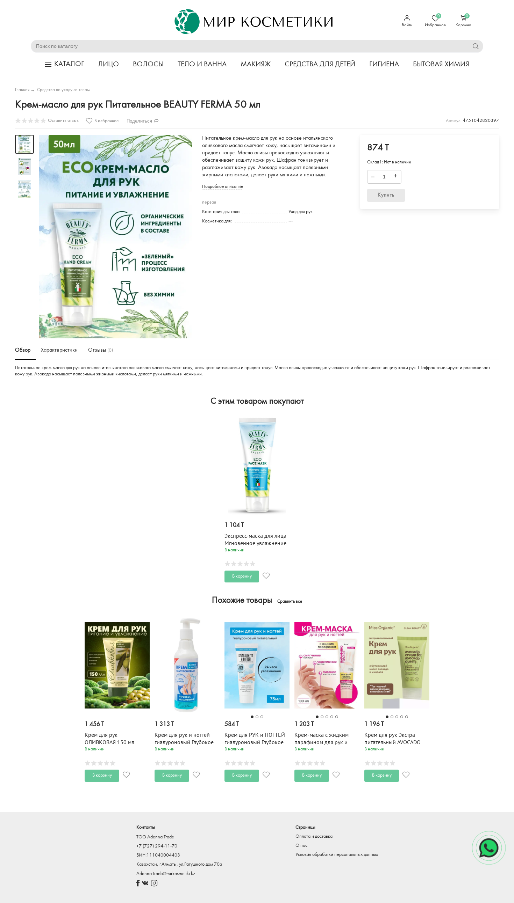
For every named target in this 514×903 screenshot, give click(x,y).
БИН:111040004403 (158, 855)
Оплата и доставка (314, 836)
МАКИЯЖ (256, 64)
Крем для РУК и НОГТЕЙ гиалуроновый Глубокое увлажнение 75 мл (254, 742)
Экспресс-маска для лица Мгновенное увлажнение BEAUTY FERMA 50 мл (255, 543)
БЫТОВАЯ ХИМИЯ (441, 64)
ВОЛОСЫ (148, 64)
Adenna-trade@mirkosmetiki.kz (165, 874)
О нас (301, 845)
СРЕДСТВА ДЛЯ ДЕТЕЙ (320, 64)
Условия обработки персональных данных (336, 854)
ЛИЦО (108, 64)
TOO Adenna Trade (155, 837)
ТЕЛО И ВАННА (202, 64)
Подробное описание (222, 186)
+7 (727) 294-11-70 (156, 846)
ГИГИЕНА (384, 64)
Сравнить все (289, 602)
